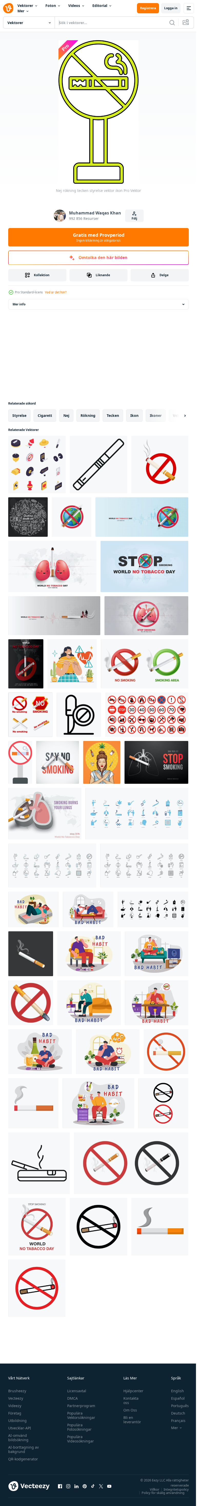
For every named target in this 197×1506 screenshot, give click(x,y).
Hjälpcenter (131, 1390)
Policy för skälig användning (159, 1492)
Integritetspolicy (172, 1489)
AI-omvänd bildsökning (18, 1437)
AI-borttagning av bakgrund (23, 1449)
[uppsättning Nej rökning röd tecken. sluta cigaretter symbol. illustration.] (30, 715)
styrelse (19, 415)
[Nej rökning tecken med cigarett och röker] (159, 464)
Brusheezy (17, 1390)
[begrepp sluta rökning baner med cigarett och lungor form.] (156, 762)
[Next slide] (177, 415)
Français (174, 1420)
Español (174, 1398)
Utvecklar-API (19, 1428)
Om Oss (127, 1410)
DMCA (71, 1398)
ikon (134, 415)
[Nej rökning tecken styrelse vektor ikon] (20, 762)
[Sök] (172, 22)
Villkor (150, 1489)
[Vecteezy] (8, 8)
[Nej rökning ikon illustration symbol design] (163, 1103)
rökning (88, 415)
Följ (134, 218)
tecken (113, 415)
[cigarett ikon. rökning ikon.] (159, 1226)
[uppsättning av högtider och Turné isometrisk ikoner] (37, 464)
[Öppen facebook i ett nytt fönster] (60, 1486)
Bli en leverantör (130, 1419)
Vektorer (25, 5)
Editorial (99, 5)
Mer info (19, 304)
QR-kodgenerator (23, 1459)
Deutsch (174, 1413)
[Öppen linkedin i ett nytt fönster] (76, 1486)
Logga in (171, 8)
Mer (20, 10)
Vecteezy (15, 1398)
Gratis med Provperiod (98, 237)
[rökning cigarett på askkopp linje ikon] (39, 1163)
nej (66, 415)
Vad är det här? (55, 292)
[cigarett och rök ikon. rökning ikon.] (33, 1103)
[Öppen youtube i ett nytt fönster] (109, 1486)
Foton (50, 5)
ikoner (156, 415)
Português (176, 1405)
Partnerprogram (80, 1405)
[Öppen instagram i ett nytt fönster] (68, 1486)
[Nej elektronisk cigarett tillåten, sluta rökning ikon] (79, 715)
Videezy (14, 1405)
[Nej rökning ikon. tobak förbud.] (166, 1051)
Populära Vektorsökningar (80, 1415)
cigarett (45, 415)
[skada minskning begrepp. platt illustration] (72, 663)
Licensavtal (75, 1390)
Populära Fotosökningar (78, 1427)
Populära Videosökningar (79, 1438)
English (173, 1390)
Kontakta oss (128, 1400)
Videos (74, 5)
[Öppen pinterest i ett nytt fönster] (85, 1486)
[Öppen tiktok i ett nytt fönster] (93, 1486)
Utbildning (17, 1420)
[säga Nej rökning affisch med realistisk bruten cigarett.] (57, 762)
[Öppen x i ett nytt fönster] (101, 1486)
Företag (14, 1413)
